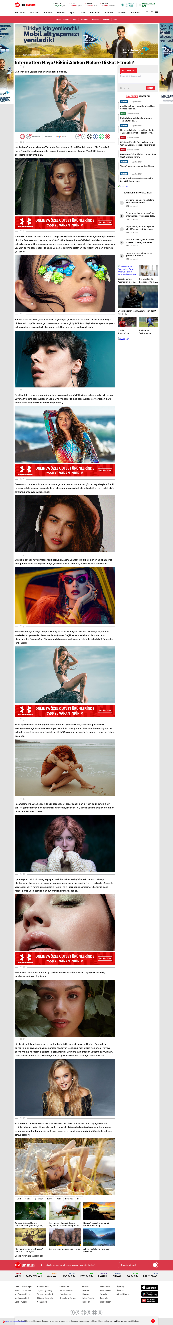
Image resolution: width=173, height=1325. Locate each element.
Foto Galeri (95, 12)
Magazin (95, 19)
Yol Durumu (132, 1275)
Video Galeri (105, 1290)
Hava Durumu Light (23, 1286)
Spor (72, 12)
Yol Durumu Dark (22, 1298)
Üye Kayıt (121, 1290)
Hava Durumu (68, 1275)
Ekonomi (61, 12)
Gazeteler (135, 12)
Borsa (18, 1275)
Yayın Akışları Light (45, 1290)
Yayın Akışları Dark (45, 1294)
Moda (79, 1199)
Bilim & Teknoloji (62, 19)
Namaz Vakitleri (34, 1275)
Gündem (48, 12)
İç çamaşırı (39, 1199)
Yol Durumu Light (22, 1294)
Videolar (109, 12)
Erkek (19, 1199)
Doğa (74, 19)
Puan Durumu (86, 1275)
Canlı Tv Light (21, 1302)
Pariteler (116, 1275)
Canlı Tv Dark (43, 1286)
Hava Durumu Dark (23, 1290)
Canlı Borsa (64, 1286)
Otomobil (106, 19)
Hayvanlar (84, 19)
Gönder (150, 88)
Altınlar (85, 1286)
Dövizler (85, 1290)
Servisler (34, 12)
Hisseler (102, 1275)
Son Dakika (20, 12)
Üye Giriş (120, 1286)
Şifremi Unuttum (124, 1294)
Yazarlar (122, 12)
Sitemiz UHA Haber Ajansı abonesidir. (15, 1321)
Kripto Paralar (150, 1275)
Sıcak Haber (105, 1302)
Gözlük (28, 1199)
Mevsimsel (69, 1199)
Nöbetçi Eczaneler (45, 1298)
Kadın (82, 12)
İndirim (50, 1199)
